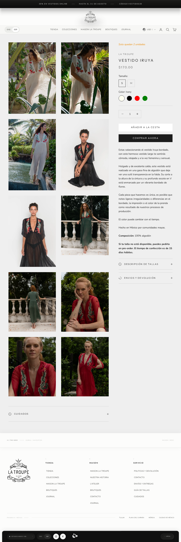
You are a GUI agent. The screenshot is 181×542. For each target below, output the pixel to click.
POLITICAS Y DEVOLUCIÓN (146, 471)
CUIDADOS (139, 496)
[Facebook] (63, 536)
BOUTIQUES (111, 29)
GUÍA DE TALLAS (142, 490)
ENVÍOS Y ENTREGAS (143, 484)
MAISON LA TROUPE (91, 29)
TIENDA (54, 29)
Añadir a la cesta (145, 127)
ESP (15, 29)
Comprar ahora (145, 138)
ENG (8, 29)
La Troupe (126, 54)
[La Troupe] (19, 470)
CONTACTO (95, 496)
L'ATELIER (94, 484)
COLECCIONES (69, 29)
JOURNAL (126, 29)
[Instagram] (56, 536)
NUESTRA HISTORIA (99, 477)
